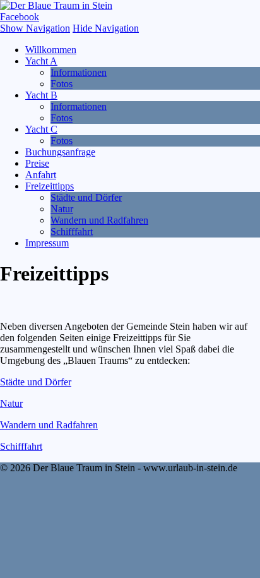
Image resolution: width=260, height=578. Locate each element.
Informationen (78, 72)
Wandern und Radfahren (99, 220)
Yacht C (41, 129)
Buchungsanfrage (60, 152)
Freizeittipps (49, 186)
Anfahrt (40, 174)
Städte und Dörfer (86, 197)
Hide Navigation (106, 28)
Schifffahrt (71, 231)
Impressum (47, 243)
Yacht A (41, 61)
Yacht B (41, 95)
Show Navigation (35, 28)
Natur (61, 208)
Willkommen (50, 49)
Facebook (19, 16)
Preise (37, 163)
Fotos (61, 83)
